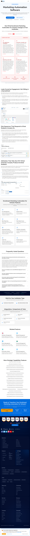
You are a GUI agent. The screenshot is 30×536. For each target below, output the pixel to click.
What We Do (3, 505)
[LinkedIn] (6, 422)
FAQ (16, 484)
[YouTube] (11, 422)
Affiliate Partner (18, 492)
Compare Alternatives (19, 480)
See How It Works (10, 17)
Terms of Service (18, 502)
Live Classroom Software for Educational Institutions (15, 377)
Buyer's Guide (3, 481)
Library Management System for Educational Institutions (15, 375)
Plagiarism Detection (19, 454)
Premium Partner (18, 491)
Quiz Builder (17, 445)
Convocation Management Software (15, 361)
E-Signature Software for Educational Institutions (15, 368)
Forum (17, 481)
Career (3, 509)
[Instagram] (9, 422)
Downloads (4, 471)
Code (8, 471)
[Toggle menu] (28, 1)
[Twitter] (4, 422)
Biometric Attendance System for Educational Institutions (15, 359)
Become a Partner (18, 494)
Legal (2, 506)
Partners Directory (18, 495)
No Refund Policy (18, 505)
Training (3, 494)
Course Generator (18, 444)
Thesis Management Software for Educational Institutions (15, 386)
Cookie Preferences (26, 515)
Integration (3, 492)
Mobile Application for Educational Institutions (9, 379)
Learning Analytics (18, 451)
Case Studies (3, 480)
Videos (11, 471)
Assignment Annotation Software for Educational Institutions (15, 357)
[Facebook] (2, 422)
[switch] (13, 34)
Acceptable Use (18, 509)
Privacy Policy (18, 506)
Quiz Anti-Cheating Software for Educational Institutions (15, 384)
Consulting (3, 491)
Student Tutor (18, 448)
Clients (3, 477)
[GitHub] (13, 422)
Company (3, 502)
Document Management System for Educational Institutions (15, 366)
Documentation (18, 477)
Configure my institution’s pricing (7, 400)
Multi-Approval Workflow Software (22, 379)
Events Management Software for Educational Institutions (15, 370)
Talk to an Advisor (19, 17)
